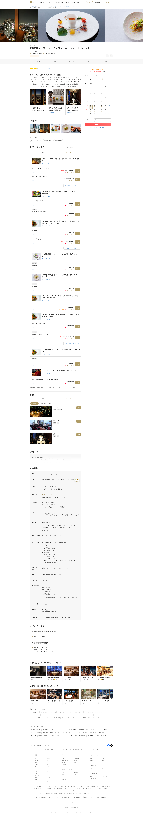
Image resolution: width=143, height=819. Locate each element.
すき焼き (93, 786)
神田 (36, 777)
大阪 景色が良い (34, 712)
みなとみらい (65, 760)
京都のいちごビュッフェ (102, 797)
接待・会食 (45, 786)
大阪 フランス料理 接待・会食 (83, 718)
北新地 (103, 758)
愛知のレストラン (67, 769)
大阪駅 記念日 (44, 715)
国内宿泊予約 (43, 2)
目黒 (48, 779)
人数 (86, 75)
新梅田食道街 (102, 732)
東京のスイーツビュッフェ (100, 793)
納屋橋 (75, 775)
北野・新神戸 (93, 778)
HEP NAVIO (33, 735)
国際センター (65, 775)
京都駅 (91, 768)
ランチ (105, 79)
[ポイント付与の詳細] (105, 71)
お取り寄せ (67, 2)
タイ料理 (36, 788)
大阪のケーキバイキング (64, 793)
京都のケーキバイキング (76, 793)
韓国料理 (106, 788)
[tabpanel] (55, 272)
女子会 (32, 786)
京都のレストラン (94, 765)
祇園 (103, 768)
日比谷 (36, 764)
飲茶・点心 (55, 788)
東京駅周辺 (49, 758)
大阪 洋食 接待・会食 (88, 715)
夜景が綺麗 (38, 786)
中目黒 (48, 764)
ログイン (110, 2)
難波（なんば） (105, 760)
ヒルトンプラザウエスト (60, 729)
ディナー (92, 79)
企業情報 (33, 745)
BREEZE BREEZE (72, 729)
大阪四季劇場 (81, 729)
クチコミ (104, 61)
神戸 (91, 776)
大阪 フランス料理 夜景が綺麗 (53, 718)
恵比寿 (36, 769)
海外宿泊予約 (59, 2)
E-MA (52, 729)
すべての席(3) (34, 403)
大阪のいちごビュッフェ (89, 797)
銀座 (36, 758)
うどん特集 (48, 788)
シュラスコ (71, 788)
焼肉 (88, 786)
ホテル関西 (103, 735)
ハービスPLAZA (66, 732)
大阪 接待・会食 (61, 712)
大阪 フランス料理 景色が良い (37, 718)
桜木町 (63, 762)
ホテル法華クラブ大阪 (54, 735)
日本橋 (48, 766)
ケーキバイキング (41, 793)
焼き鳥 (100, 788)
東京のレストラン (39, 755)
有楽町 (48, 762)
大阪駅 (45, 735)
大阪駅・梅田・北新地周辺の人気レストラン (45, 686)
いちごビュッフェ (66, 797)
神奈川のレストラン (67, 755)
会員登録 (104, 2)
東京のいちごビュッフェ (77, 797)
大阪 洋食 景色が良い (54, 715)
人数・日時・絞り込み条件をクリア (98, 127)
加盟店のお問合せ (71, 802)
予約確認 (97, 2)
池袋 (36, 773)
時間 (86, 120)
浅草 (48, 781)
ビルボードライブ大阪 (36, 732)
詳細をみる (34, 172)
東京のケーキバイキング (51, 793)
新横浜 (75, 760)
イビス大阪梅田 (82, 735)
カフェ (65, 788)
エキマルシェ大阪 (77, 732)
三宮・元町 (104, 776)
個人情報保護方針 (77, 749)
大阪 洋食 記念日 (98, 715)
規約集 (46, 749)
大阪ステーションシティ (55, 732)
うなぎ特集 (41, 788)
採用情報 (47, 745)
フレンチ (67, 786)
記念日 (55, 786)
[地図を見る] (77, 480)
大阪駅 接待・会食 (35, 715)
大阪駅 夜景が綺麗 (89, 712)
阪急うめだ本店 (93, 732)
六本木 (36, 762)
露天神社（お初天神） (36, 729)
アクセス (71, 61)
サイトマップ (86, 749)
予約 (77, 171)
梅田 (91, 758)
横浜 (63, 758)
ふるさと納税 (75, 2)
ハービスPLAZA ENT (102, 729)
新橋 (48, 771)
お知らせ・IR (40, 745)
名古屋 (63, 772)
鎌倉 (75, 762)
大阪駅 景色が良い (79, 712)
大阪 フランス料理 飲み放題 (68, 718)
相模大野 (64, 764)
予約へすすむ (98, 124)
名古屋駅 (76, 772)
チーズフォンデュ (93, 788)
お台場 (48, 777)
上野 (36, 779)
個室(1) (50, 403)
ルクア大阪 (45, 732)
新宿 (48, 760)
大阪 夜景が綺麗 (43, 712)
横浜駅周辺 (76, 758)
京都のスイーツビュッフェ (55, 797)
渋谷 (36, 771)
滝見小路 (40, 735)
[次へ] (140, 26)
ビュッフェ (80, 786)
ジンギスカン (78, 788)
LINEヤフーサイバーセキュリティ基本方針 (60, 749)
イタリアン (60, 786)
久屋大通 (64, 779)
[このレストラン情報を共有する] (107, 55)
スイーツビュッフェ (88, 793)
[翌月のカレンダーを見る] (109, 83)
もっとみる (70, 720)
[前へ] (3, 26)
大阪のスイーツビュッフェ (41, 797)
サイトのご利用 (94, 749)
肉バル (60, 788)
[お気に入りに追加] (111, 55)
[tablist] (55, 153)
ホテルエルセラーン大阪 (93, 735)
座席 (55, 61)
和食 (72, 786)
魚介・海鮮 (85, 788)
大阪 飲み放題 (53, 712)
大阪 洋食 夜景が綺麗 (66, 715)
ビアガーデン (65, 790)
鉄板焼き (98, 786)
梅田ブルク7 (45, 729)
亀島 (63, 777)
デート (79, 790)
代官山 (48, 775)
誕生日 (50, 786)
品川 (36, 781)
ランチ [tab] (69, 152)
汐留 (48, 773)
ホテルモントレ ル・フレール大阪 (69, 735)
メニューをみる (46, 163)
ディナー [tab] (43, 152)
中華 (75, 786)
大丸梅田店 (85, 732)
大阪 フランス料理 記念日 (98, 718)
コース (38, 61)
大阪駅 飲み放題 (99, 712)
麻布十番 (37, 775)
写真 (88, 61)
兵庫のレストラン (94, 773)
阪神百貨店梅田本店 (90, 729)
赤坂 (36, 766)
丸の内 (36, 760)
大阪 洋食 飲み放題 (77, 715)
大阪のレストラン (94, 755)
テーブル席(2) (43, 403)
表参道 (48, 769)
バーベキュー (73, 790)
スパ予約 (51, 2)
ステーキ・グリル (106, 786)
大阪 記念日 (69, 712)
